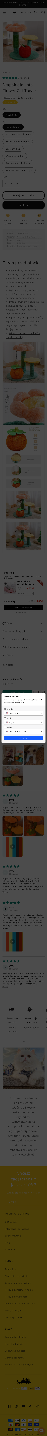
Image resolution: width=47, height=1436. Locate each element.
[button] (23, 713)
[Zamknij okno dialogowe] (43, 695)
